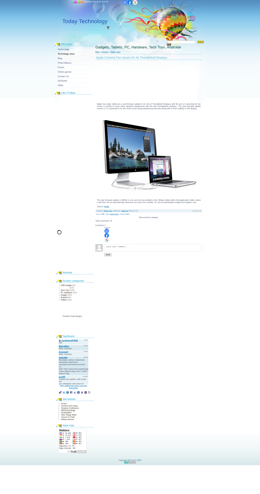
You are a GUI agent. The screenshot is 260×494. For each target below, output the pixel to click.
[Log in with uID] (124, 2)
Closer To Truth (68, 417)
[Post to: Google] (75, 392)
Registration (75, 2)
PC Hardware (66, 292)
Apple (106, 206)
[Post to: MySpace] (78, 392)
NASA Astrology (68, 410)
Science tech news (69, 406)
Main (72, 2)
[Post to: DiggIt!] (67, 392)
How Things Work (69, 415)
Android (64, 297)
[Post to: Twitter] (64, 392)
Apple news (65, 288)
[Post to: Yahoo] (85, 392)
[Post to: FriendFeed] (82, 392)
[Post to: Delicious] (60, 392)
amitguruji (124, 211)
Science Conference (70, 408)
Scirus (64, 403)
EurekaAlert (66, 412)
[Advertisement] (79, 141)
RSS (81, 2)
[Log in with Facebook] (130, 2)
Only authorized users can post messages (73, 387)
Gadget (64, 295)
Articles (105, 52)
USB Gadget (66, 285)
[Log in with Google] (135, 2)
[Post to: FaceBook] (71, 392)
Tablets (64, 300)
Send (108, 255)
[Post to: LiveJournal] (89, 392)
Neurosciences (67, 419)
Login (78, 2)
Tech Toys (65, 290)
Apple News (114, 214)
